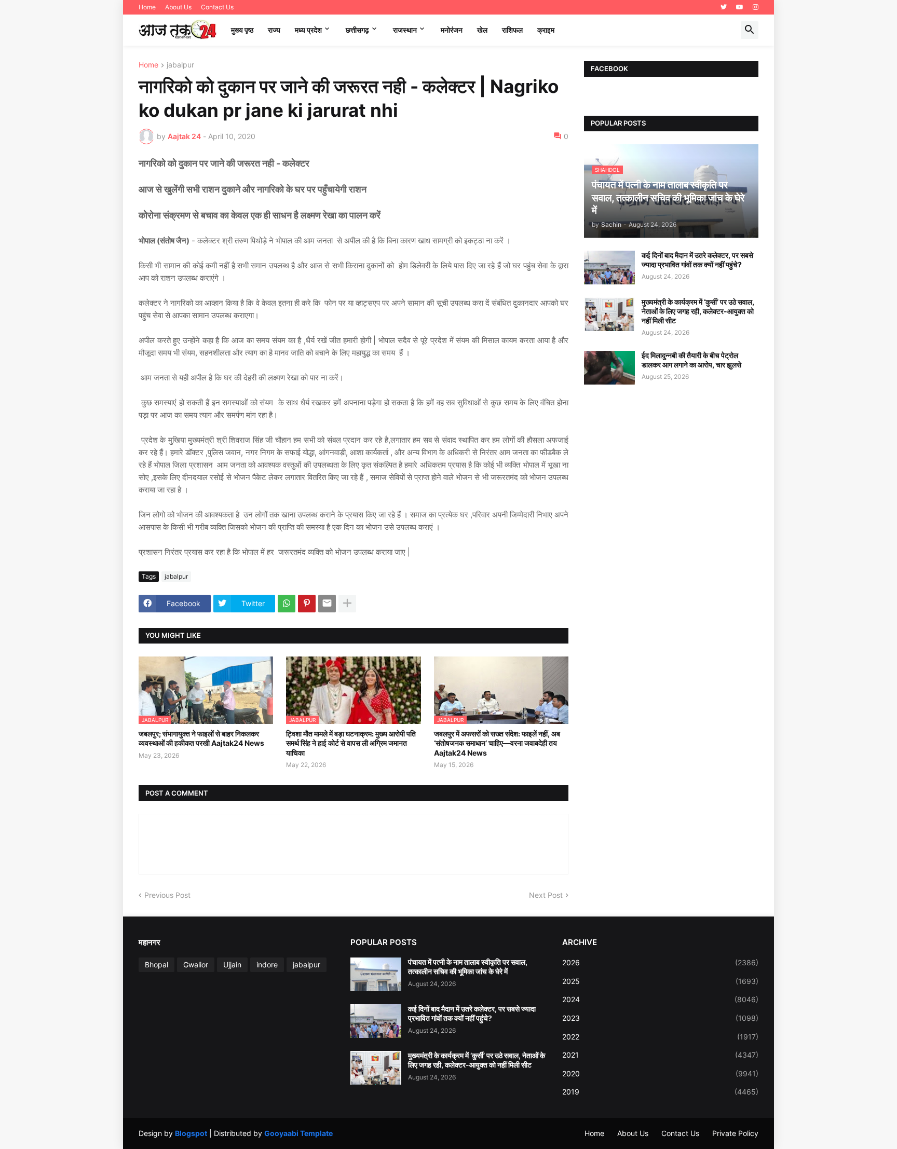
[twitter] (724, 7)
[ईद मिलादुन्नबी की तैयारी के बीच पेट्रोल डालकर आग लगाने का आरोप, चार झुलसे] (609, 368)
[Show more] (347, 603)
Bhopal (156, 964)
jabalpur (180, 65)
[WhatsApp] (286, 603)
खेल (482, 29)
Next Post (546, 895)
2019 (660, 1091)
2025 (660, 981)
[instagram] (755, 7)
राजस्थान (405, 29)
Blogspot (191, 1133)
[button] (749, 30)
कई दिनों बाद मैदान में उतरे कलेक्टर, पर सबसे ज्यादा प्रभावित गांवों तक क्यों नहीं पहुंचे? (697, 260)
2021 (660, 1054)
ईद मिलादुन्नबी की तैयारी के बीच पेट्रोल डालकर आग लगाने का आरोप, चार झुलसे (691, 360)
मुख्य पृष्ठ (242, 29)
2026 (660, 962)
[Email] (327, 603)
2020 (660, 1073)
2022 (660, 1036)
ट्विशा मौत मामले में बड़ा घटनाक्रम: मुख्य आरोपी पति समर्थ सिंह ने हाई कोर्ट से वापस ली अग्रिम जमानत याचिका (351, 743)
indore (267, 964)
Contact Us (217, 7)
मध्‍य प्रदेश (308, 29)
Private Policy (735, 1133)
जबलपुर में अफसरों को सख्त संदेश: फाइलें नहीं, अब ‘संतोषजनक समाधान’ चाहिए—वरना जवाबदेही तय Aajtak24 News (497, 743)
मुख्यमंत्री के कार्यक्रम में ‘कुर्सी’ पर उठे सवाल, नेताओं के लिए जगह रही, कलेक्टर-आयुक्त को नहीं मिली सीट (698, 311)
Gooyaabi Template (298, 1133)
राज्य (274, 29)
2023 (660, 1018)
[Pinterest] (307, 603)
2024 (660, 999)
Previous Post (167, 895)
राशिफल (512, 29)
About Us (178, 7)
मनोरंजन (452, 29)
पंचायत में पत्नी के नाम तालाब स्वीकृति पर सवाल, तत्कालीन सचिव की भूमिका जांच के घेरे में (467, 967)
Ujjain (232, 964)
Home (147, 7)
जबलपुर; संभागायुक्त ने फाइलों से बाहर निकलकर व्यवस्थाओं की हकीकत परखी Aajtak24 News (201, 738)
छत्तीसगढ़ (357, 29)
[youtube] (739, 7)
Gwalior (195, 964)
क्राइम (545, 29)
